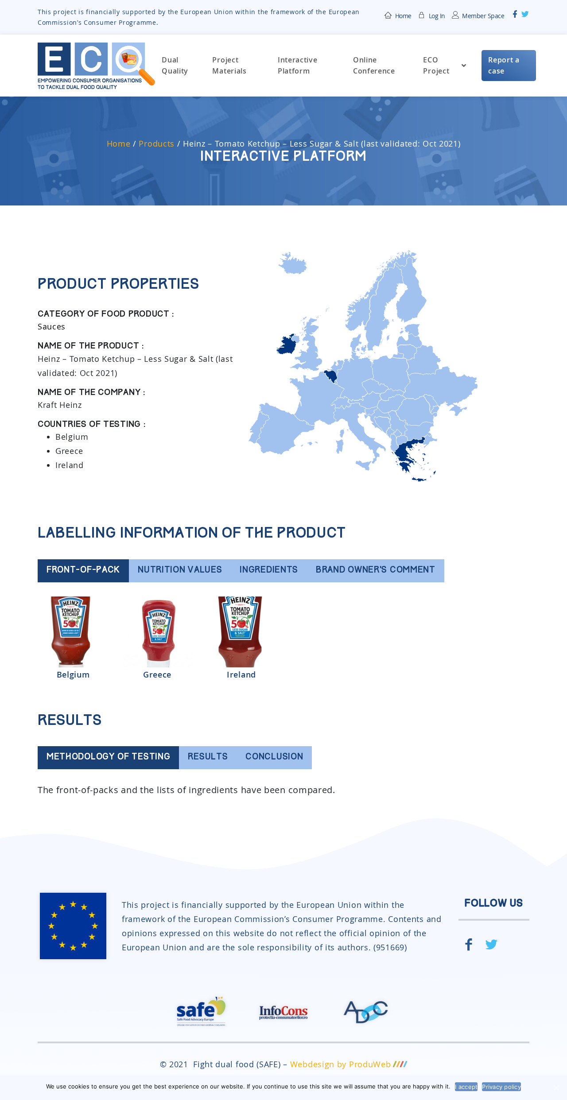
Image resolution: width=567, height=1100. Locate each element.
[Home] (388, 14)
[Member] (422, 14)
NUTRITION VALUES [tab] (180, 570)
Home (403, 16)
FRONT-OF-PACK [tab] (83, 570)
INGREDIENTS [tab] (269, 570)
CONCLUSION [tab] (274, 757)
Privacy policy (501, 1086)
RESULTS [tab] (208, 757)
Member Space (483, 16)
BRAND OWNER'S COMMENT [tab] (375, 570)
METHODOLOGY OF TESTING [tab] (108, 757)
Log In (437, 16)
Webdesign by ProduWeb (340, 1064)
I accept (466, 1086)
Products (157, 143)
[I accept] (555, 1087)
